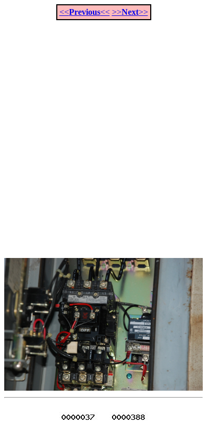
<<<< (84, 11)
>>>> (130, 11)
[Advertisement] (103, 133)
